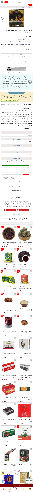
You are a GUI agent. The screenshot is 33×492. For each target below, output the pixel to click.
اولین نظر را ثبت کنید (16, 190)
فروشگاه (16, 491)
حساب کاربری (3, 491)
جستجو (6, 2)
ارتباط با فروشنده (16, 486)
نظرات (18, 104)
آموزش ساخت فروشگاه (23, 210)
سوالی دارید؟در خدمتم (29, 481)
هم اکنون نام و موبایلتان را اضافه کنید (9, 100)
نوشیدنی (13, 7)
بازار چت (10, 491)
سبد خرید (23, 491)
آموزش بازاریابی (11, 210)
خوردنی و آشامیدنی (22, 7)
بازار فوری (30, 7)
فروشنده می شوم (11, 104)
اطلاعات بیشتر (26, 50)
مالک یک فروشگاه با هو (27, 4)
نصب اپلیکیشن (5, 5)
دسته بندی (30, 491)
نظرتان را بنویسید (16, 182)
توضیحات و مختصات (27, 104)
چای (8, 7)
